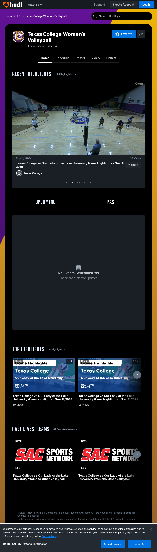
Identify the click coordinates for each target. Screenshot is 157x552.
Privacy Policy (25, 512)
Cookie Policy (50, 536)
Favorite (126, 34)
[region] (78, 537)
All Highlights (64, 74)
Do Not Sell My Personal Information (115, 512)
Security (34, 515)
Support (99, 4)
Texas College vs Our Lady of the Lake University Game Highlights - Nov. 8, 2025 (70, 165)
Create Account (123, 4)
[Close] (151, 529)
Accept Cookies (113, 544)
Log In (146, 4)
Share (134, 164)
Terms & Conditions (46, 512)
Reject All (139, 544)
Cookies (21, 515)
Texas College (33, 173)
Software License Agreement (77, 512)
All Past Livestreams (64, 429)
